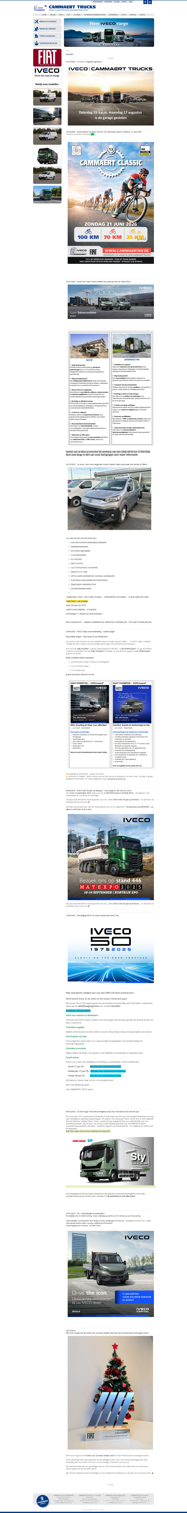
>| (112, 58)
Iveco (61, 15)
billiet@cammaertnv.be (89, 1502)
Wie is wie (117, 2)
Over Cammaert (97, 2)
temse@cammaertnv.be (115, 1502)
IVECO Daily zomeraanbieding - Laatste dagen (96, 631)
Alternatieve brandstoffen (94, 15)
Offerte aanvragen (47, 36)
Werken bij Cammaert (47, 29)
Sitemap (102, 1510)
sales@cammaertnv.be (116, 779)
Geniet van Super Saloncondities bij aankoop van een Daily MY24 (103, 281)
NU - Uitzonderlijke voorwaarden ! (91, 1213)
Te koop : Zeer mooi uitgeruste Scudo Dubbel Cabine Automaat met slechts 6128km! (112, 464)
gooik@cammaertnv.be (139, 1502)
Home (44, 15)
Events (142, 15)
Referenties (113, 15)
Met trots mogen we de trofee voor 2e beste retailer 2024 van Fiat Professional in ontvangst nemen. (107, 1333)
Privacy (96, 1510)
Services (133, 15)
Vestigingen (108, 2)
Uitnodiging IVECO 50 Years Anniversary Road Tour (98, 915)
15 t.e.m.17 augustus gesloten (89, 61)
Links (130, 2)
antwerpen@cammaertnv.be (63, 1502)
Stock (123, 15)
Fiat (68, 15)
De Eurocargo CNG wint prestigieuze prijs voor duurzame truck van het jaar (108, 1111)
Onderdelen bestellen (48, 43)
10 (118, 44)
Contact (124, 2)
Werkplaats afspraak (47, 21)
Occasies (77, 15)
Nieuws (52, 15)
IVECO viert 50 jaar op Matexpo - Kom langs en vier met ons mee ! (104, 790)
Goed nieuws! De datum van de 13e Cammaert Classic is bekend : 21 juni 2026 (109, 132)
